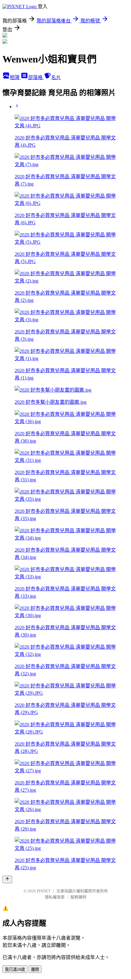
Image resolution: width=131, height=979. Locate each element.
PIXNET (44, 891)
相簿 (15, 77)
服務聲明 (78, 897)
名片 (56, 77)
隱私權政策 (55, 897)
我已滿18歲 (15, 969)
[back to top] (7, 879)
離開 (35, 969)
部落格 (36, 77)
